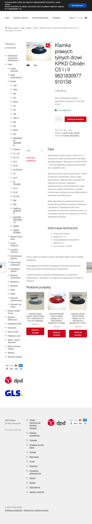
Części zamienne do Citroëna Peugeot (34, 424)
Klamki (29, 28)
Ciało (23, 28)
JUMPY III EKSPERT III (17, 210)
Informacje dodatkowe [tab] (31, 159)
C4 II (15, 177)
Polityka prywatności (34, 434)
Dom (7, 17)
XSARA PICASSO (17, 231)
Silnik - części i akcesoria (14, 341)
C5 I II (35, 28)
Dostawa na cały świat (36, 446)
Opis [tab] (28, 150)
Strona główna (13, 28)
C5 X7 (15, 192)
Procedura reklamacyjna (35, 472)
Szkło (12, 289)
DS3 (14, 200)
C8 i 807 (16, 196)
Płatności (33, 466)
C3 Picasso (17, 169)
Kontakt (32, 452)
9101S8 (66, 135)
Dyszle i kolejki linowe (14, 311)
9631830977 (74, 135)
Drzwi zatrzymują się (16, 76)
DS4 (14, 204)
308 (14, 113)
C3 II (15, 161)
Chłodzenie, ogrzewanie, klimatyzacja (13, 58)
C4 (14, 173)
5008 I (15, 130)
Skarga (32, 478)
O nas (31, 461)
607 (14, 134)
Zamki (12, 293)
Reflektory (14, 281)
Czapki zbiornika (14, 69)
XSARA (16, 226)
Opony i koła (13, 331)
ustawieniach (13, 9)
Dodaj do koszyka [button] (35, 331)
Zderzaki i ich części (15, 305)
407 (14, 126)
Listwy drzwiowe (14, 244)
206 (14, 93)
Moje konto (34, 456)
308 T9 (16, 118)
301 (14, 105)
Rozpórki (14, 285)
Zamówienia (34, 487)
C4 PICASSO (17, 182)
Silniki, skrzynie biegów (14, 347)
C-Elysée (16, 149)
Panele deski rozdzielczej (15, 263)
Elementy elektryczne (12, 318)
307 (14, 109)
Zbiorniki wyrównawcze (16, 299)
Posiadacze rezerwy (15, 270)
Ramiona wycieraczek (15, 276)
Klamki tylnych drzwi (16, 237)
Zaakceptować (77, 5)
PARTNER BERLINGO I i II (17, 219)
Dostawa (56, 17)
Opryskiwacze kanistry (16, 257)
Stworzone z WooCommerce (36, 510)
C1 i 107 (16, 153)
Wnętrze (11, 352)
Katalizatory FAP (14, 323)
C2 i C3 (16, 157)
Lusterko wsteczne (14, 250)
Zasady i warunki (20, 17)
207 (14, 97)
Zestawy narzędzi (15, 356)
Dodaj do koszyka (75, 119)
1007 (15, 85)
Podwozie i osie (14, 335)
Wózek (32, 482)
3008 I (15, 101)
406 (14, 122)
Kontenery (12, 327)
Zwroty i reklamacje (40, 17)
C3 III (15, 165)
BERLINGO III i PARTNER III (17, 141)
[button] (48, 45)
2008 (15, 89)
